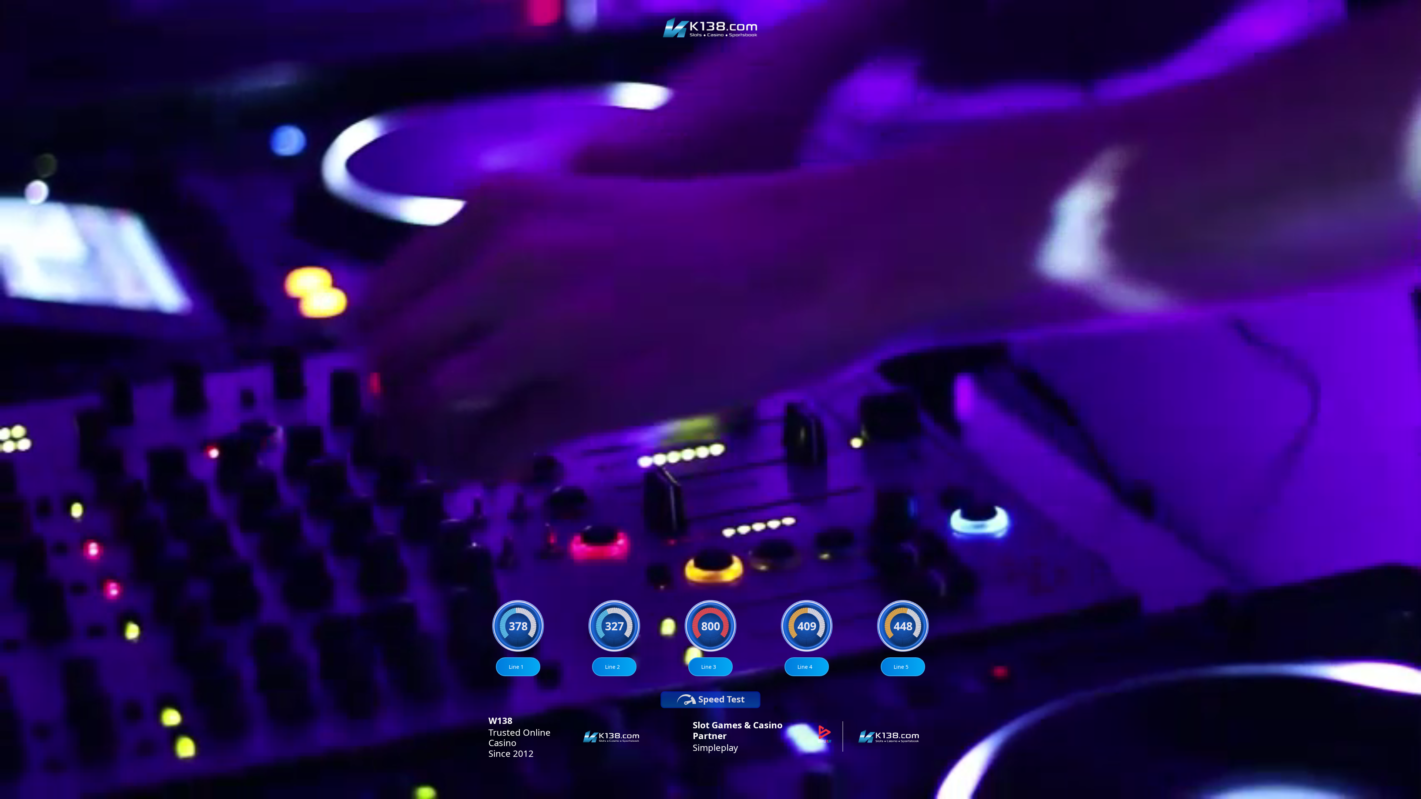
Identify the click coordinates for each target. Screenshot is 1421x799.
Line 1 (516, 666)
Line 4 (804, 666)
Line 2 (612, 666)
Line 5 (901, 666)
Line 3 (708, 666)
